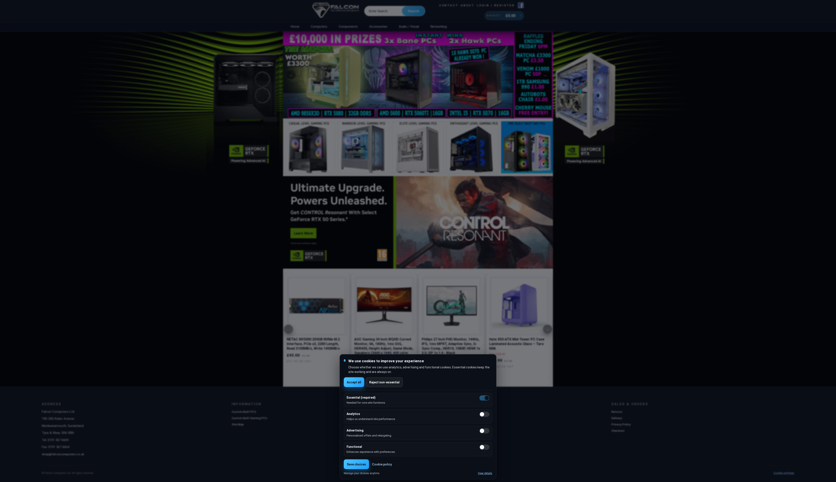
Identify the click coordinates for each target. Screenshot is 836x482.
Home (294, 27)
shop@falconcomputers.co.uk (63, 454)
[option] (418, 74)
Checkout (618, 430)
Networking (438, 27)
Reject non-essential (384, 382)
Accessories (378, 27)
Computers (319, 27)
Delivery (616, 418)
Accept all (354, 382)
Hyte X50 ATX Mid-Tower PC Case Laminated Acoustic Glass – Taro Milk (516, 344)
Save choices (356, 464)
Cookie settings (784, 473)
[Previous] (288, 329)
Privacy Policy (621, 424)
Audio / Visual (409, 27)
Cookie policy (382, 464)
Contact (448, 5)
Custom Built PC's (244, 411)
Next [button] (544, 74)
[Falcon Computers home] (336, 11)
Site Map (238, 424)
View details (485, 473)
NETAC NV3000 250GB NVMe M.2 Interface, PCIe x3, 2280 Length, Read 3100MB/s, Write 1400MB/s (313, 344)
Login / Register (496, 5)
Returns (616, 411)
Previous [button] (291, 74)
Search (413, 11)
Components (348, 27)
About (467, 5)
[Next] (547, 329)
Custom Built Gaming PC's (249, 418)
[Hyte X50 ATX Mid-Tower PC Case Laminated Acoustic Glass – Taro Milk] (519, 306)
